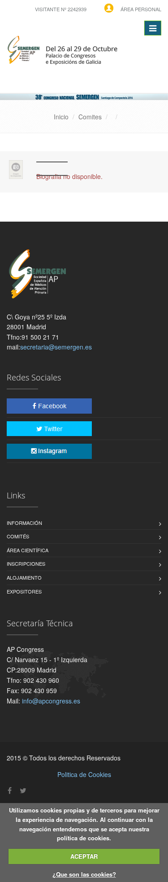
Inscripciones (26, 563)
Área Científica (27, 550)
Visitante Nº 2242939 (60, 9)
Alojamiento (24, 577)
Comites (90, 116)
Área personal (141, 9)
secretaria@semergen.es (56, 346)
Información (24, 522)
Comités (18, 536)
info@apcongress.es (51, 700)
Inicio (61, 116)
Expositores (24, 591)
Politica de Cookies (84, 774)
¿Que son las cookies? (84, 874)
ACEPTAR (84, 856)
